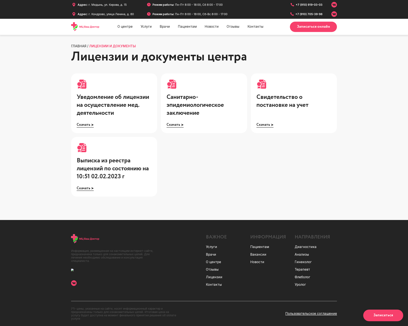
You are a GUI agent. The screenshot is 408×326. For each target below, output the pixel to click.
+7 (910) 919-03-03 (309, 4)
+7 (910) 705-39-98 (308, 14)
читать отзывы (80, 273)
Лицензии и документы (112, 46)
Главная (78, 46)
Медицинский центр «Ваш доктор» (96, 270)
